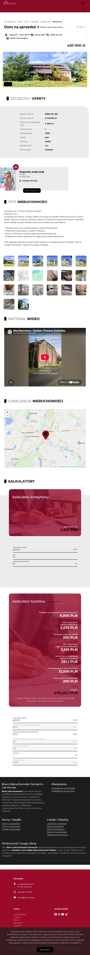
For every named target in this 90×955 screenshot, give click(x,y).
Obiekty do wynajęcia (57, 835)
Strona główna (20, 914)
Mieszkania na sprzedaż (63, 788)
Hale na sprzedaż (55, 826)
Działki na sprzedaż (11, 829)
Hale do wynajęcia (56, 829)
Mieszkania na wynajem (63, 791)
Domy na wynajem (11, 826)
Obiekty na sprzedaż (57, 832)
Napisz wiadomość (31, 190)
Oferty (16, 920)
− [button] (7, 415)
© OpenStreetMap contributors (76, 467)
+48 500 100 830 (29, 181)
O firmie (17, 917)
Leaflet (55, 467)
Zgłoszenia (18, 923)
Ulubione (17, 926)
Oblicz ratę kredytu (19, 38)
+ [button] (7, 412)
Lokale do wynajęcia (57, 823)
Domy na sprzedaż (11, 823)
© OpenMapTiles (62, 467)
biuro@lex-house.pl (26, 897)
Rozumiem (45, 950)
